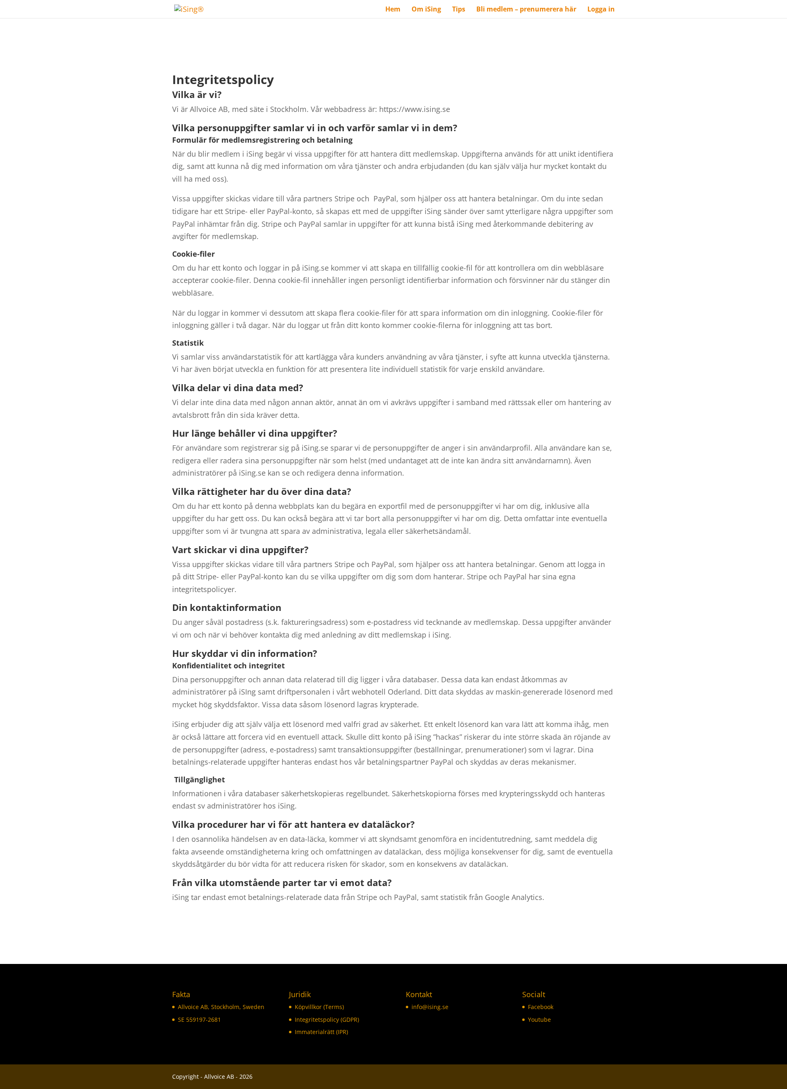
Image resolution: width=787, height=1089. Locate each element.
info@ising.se (430, 1007)
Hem (392, 10)
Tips (458, 10)
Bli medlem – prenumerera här (526, 10)
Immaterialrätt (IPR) (321, 1032)
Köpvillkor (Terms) (319, 1007)
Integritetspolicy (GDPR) (327, 1019)
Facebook (540, 1007)
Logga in (601, 10)
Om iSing (426, 10)
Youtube (539, 1019)
